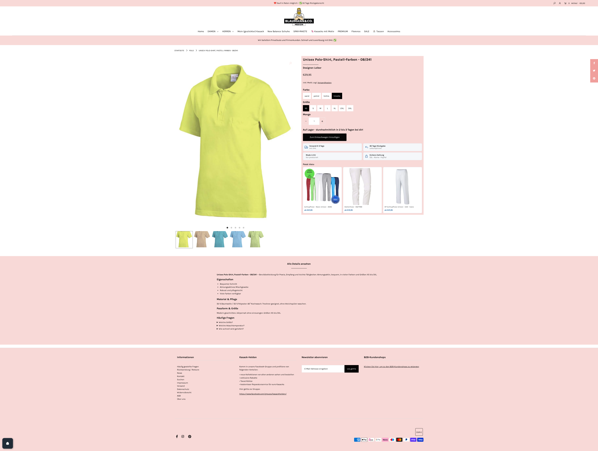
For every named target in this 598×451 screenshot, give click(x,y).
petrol (316, 96)
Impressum (182, 383)
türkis (326, 96)
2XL (342, 108)
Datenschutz (183, 389)
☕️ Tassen (378, 31)
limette (337, 96)
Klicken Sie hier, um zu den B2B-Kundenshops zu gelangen (391, 366)
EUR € (419, 432)
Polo (191, 50)
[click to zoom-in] (290, 63)
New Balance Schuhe (279, 31)
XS (306, 108)
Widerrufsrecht (184, 392)
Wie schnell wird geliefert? (231, 329)
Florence (356, 31)
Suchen (180, 379)
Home (201, 31)
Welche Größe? (226, 322)
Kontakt (180, 376)
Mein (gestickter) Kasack (250, 31)
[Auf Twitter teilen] (594, 71)
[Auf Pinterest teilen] (594, 78)
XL (335, 108)
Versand (181, 386)
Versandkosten (325, 82)
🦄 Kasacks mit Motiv (322, 31)
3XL (350, 108)
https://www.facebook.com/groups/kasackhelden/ (263, 394)
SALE (366, 31)
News (179, 373)
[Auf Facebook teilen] (594, 63)
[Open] (7, 443)
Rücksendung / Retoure (188, 370)
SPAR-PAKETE (300, 31)
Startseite (179, 50)
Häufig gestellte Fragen (188, 366)
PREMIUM (343, 31)
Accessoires (393, 31)
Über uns (181, 399)
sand (307, 96)
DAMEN (212, 31)
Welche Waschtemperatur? (231, 325)
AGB (179, 396)
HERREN (226, 31)
